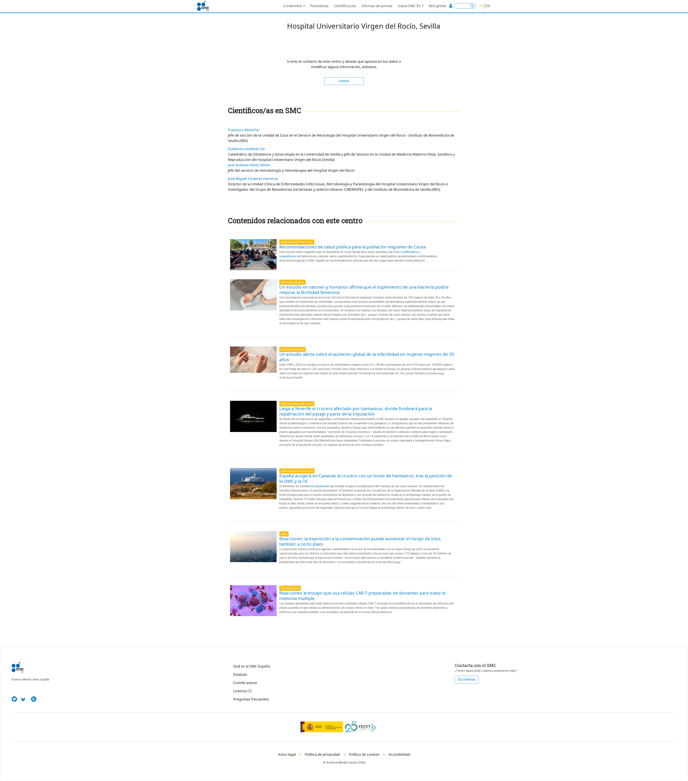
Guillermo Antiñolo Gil (246, 148)
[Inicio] (204, 6)
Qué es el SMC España (251, 666)
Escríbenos (467, 679)
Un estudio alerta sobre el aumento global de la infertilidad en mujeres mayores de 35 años (366, 356)
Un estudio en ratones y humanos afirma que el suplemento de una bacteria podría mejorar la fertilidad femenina (363, 289)
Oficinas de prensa (376, 5)
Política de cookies (364, 754)
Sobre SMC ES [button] (409, 5)
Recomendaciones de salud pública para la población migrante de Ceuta (352, 247)
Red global (437, 5)
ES (481, 5)
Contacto (344, 81)
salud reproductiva (292, 282)
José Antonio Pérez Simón (249, 165)
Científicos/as (345, 5)
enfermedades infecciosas (297, 242)
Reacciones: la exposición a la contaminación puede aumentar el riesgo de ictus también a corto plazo (360, 541)
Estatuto (240, 674)
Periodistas (319, 5)
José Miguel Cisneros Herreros (253, 178)
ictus (284, 534)
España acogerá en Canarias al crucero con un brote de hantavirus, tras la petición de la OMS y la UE (365, 478)
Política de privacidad (322, 754)
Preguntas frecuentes (251, 699)
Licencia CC (242, 691)
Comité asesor (245, 682)
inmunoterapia (290, 588)
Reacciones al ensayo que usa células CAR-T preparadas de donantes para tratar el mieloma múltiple (362, 595)
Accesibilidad (399, 754)
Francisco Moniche (243, 129)
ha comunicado (319, 486)
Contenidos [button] (292, 5)
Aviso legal (287, 754)
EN (487, 5)
